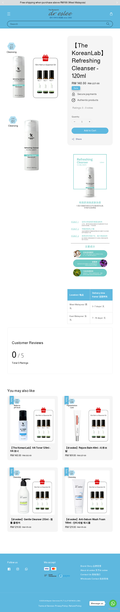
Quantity (75, 117)
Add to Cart (90, 130)
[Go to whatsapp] (113, 603)
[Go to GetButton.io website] (113, 609)
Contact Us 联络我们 (90, 574)
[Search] (108, 24)
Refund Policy (75, 606)
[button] (9, 14)
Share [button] (79, 139)
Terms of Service (46, 606)
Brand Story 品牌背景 (90, 566)
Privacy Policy (61, 606)
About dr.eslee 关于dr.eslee (94, 570)
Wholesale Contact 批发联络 (94, 579)
